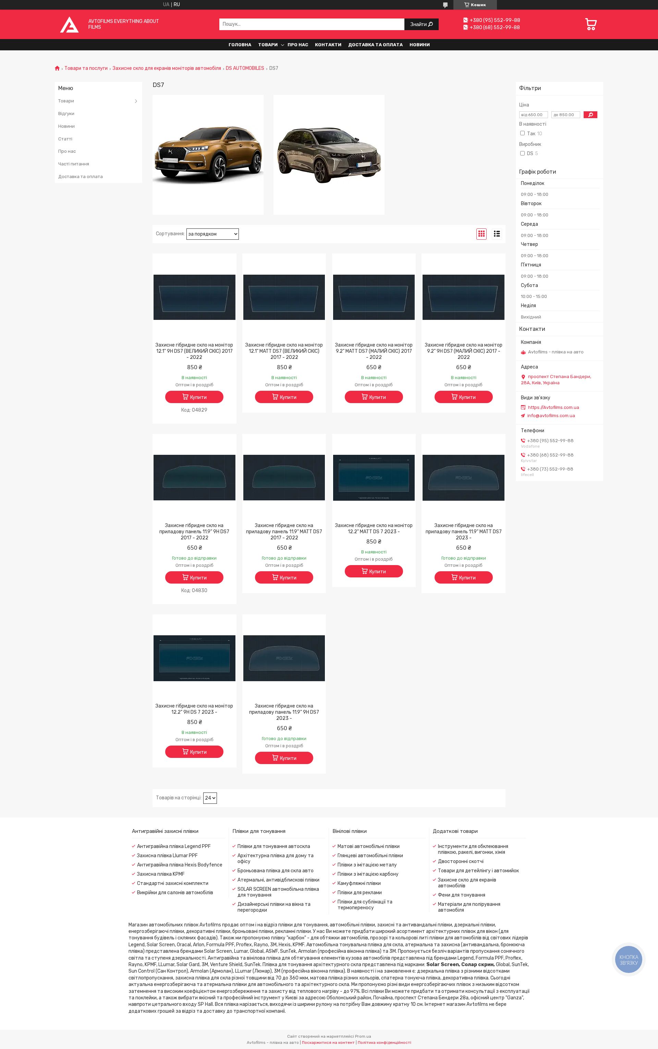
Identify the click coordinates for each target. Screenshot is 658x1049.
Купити (198, 397)
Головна (240, 44)
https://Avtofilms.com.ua (553, 407)
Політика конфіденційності (384, 1042)
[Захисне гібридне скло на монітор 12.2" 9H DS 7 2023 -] (194, 658)
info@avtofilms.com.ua (551, 415)
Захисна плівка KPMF (161, 874)
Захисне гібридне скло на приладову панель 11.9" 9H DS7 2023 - (284, 712)
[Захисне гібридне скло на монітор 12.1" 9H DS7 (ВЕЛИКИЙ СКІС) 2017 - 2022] (194, 297)
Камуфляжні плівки (359, 883)
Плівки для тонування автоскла (273, 846)
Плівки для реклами (360, 893)
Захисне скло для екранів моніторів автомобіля (167, 68)
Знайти (419, 24)
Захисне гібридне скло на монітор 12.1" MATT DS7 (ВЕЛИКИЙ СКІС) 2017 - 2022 (284, 351)
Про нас (298, 44)
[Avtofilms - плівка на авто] (69, 24)
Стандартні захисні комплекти (172, 883)
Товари (268, 44)
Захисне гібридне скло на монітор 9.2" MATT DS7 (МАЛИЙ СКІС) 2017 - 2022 (374, 351)
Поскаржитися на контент (328, 1042)
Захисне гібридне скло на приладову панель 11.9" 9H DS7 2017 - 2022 (194, 532)
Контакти (328, 44)
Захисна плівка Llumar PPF (167, 856)
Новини (420, 44)
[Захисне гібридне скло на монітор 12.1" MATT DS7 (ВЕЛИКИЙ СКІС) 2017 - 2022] (284, 297)
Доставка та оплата (375, 44)
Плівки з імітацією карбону (368, 874)
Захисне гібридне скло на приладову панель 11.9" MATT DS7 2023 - (464, 532)
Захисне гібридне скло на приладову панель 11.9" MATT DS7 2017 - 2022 (284, 532)
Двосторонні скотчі (461, 861)
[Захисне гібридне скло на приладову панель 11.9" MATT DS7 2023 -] (463, 478)
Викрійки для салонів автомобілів (175, 893)
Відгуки (66, 113)
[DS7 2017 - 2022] (208, 155)
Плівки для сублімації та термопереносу (365, 905)
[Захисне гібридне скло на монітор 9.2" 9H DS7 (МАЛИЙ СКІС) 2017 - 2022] (463, 297)
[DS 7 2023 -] (329, 155)
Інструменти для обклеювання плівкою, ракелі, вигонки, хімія (473, 849)
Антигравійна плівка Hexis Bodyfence (179, 865)
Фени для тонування (461, 895)
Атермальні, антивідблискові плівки (278, 880)
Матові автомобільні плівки (369, 846)
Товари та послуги (86, 68)
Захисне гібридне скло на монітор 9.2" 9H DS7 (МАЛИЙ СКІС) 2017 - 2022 (463, 351)
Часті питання (73, 163)
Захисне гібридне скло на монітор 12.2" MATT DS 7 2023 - (374, 529)
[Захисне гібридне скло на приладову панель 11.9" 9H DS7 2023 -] (284, 658)
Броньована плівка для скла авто (275, 871)
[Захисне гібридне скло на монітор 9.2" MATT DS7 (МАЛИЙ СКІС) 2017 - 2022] (374, 297)
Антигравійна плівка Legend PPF (174, 846)
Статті (65, 138)
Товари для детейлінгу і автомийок (478, 871)
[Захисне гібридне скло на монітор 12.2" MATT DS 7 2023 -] (374, 478)
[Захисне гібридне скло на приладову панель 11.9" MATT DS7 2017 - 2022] (284, 478)
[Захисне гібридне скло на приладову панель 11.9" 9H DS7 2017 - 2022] (194, 478)
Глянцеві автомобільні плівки (370, 856)
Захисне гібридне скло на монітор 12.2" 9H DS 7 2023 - (194, 709)
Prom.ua (363, 1036)
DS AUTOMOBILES (245, 68)
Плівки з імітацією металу (367, 865)
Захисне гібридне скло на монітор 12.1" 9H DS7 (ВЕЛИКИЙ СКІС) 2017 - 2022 (194, 351)
